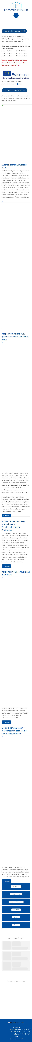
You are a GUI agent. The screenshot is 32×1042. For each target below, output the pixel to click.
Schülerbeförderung (16, 902)
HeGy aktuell (16, 886)
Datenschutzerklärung (16, 1029)
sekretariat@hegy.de (25, 1034)
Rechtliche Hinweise (17, 1032)
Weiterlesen (6, 515)
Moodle (16, 917)
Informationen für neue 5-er (14, 90)
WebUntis (16, 909)
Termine (16, 925)
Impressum (16, 1027)
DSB (16, 1036)
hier (20, 84)
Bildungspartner (16, 894)
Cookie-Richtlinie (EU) (16, 1039)
